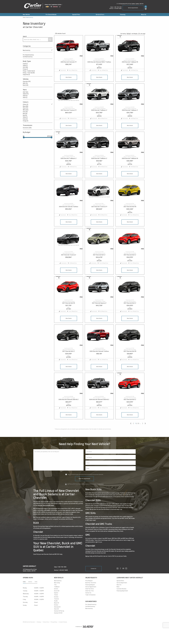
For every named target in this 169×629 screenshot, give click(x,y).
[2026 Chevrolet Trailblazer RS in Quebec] (130, 46)
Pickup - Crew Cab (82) (29, 72)
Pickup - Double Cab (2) (29, 71)
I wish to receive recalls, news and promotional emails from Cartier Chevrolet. (85, 474)
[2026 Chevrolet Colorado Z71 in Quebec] (68, 46)
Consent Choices (63, 622)
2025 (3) (25, 95)
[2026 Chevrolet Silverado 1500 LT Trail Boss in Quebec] (99, 46)
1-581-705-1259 (117, 7)
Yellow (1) (25, 117)
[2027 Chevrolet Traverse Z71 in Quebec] (68, 94)
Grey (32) (25, 111)
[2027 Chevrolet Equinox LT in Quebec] (99, 287)
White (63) (25, 110)
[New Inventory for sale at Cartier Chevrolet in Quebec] (142, 423)
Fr (145, 8)
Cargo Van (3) (26, 74)
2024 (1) (25, 97)
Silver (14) (25, 108)
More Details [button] (69, 77)
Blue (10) (25, 113)
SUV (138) (25, 67)
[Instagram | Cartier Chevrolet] (126, 569)
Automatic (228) (27, 127)
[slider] (24, 137)
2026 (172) (26, 94)
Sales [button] (24, 581)
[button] (129, 33)
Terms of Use (46, 622)
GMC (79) (25, 83)
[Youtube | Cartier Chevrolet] (123, 569)
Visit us (87, 556)
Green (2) (25, 119)
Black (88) (25, 106)
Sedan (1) (25, 65)
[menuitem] (26, 14)
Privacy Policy (100, 484)
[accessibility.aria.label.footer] (88, 627)
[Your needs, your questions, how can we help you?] (58, 460)
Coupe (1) (25, 63)
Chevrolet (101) (27, 81)
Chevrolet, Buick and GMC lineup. (45, 505)
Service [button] (30, 581)
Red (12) (25, 115)
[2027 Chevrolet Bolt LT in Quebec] (99, 239)
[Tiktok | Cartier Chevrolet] (117, 569)
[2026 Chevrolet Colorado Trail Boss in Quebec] (68, 191)
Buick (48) (25, 85)
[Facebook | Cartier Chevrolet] (120, 569)
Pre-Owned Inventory (28, 55)
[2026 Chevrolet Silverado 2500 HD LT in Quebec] (68, 383)
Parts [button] (36, 581)
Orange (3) (25, 121)
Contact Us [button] (93, 568)
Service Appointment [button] (133, 7)
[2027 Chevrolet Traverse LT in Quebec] (68, 239)
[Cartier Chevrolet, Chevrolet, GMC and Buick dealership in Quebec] (44, 6)
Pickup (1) (25, 69)
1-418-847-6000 (117, 8)
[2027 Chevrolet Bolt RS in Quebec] (130, 191)
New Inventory (26, 50)
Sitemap (39, 622)
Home (24, 17)
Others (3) (25, 104)
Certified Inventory (28, 56)
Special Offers (76, 14)
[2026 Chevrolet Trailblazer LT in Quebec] (99, 94)
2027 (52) (25, 92)
